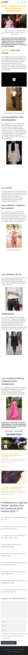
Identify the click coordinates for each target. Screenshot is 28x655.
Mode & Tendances (14, 32)
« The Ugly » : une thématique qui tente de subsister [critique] (13, 488)
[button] (18, 2)
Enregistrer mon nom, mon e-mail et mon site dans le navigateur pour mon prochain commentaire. (14, 636)
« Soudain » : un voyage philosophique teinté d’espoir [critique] (11, 455)
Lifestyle (6, 32)
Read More (4, 466)
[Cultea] (5, 2)
